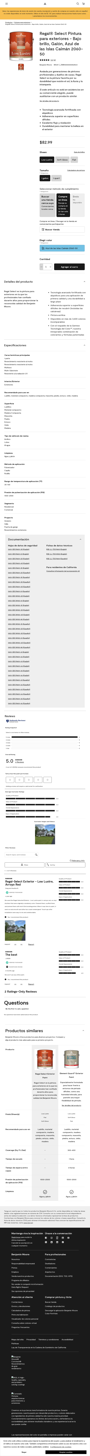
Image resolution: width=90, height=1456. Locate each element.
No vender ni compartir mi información (27, 1284)
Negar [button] (24, 1452)
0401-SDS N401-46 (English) (18, 675)
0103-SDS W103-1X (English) (18, 605)
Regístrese (15, 1237)
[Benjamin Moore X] (46, 1242)
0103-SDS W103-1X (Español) (19, 624)
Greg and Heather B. (12, 888)
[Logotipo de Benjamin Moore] (45, 4)
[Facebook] (46, 1238)
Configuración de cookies (60, 1447)
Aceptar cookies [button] (65, 1452)
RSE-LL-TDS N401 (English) (56, 549)
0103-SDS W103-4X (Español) (19, 643)
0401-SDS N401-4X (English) (18, 563)
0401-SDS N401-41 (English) (18, 652)
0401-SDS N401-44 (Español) (19, 694)
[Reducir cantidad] (41, 267)
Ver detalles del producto (49, 101)
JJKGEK (7, 958)
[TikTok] (63, 1242)
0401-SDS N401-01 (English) (18, 554)
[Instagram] (51, 1238)
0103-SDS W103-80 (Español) (19, 647)
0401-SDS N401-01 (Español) (19, 591)
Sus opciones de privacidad (22, 1291)
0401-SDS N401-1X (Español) (19, 577)
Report (31, 944)
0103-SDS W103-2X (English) (18, 596)
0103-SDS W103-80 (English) (18, 619)
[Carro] (83, 4)
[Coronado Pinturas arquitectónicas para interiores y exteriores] (22, 1398)
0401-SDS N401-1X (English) (18, 568)
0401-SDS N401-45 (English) (18, 671)
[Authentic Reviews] (16, 721)
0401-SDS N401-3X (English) (18, 549)
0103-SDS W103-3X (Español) (19, 633)
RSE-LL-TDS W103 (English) (56, 554)
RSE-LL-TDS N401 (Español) (57, 559)
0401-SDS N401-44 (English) (18, 666)
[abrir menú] (6, 4)
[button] (78, 4)
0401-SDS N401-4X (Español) (19, 587)
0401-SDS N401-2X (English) (18, 559)
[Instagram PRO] (57, 1238)
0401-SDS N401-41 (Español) (19, 680)
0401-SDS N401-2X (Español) (19, 573)
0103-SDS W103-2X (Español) (19, 629)
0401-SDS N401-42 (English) (18, 657)
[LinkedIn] (57, 1242)
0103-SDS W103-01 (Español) (19, 638)
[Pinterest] (68, 1238)
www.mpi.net (28, 1223)
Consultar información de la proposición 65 (63, 571)
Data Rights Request (20, 1287)
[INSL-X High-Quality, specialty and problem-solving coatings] (22, 1381)
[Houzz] (51, 1242)
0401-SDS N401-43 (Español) (19, 689)
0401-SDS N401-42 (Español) (19, 685)
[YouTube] (63, 1238)
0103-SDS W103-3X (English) (18, 610)
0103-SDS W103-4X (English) (19, 615)
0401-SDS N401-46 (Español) (19, 703)
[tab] (21, 67)
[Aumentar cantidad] (50, 267)
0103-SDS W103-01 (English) (18, 601)
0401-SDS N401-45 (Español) (19, 699)
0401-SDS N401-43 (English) (18, 661)
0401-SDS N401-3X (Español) (19, 582)
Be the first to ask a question (17, 1009)
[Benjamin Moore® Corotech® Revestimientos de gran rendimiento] (22, 1362)
